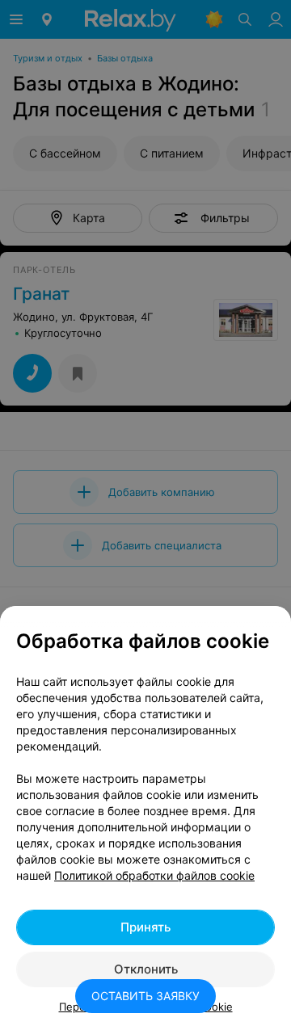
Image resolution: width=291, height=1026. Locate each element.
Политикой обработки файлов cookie (154, 875)
